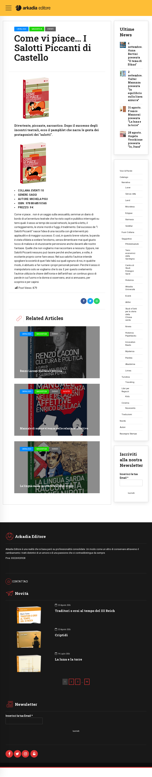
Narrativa (126, 182)
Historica (129, 280)
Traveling (129, 382)
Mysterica (129, 351)
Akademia (130, 364)
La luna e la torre (68, 659)
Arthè (127, 302)
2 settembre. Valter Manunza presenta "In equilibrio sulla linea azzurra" (135, 86)
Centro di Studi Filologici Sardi (129, 269)
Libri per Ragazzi (125, 389)
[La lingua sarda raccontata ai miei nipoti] (57, 467)
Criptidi (61, 635)
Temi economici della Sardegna (130, 254)
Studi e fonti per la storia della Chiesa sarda (131, 314)
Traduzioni (127, 414)
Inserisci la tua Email (129, 476)
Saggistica (37, 29)
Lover (127, 187)
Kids (127, 396)
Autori (122, 427)
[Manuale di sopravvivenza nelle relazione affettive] (57, 410)
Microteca (130, 206)
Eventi (50, 29)
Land (127, 200)
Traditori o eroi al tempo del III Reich (85, 611)
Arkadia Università (130, 288)
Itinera (128, 326)
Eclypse (128, 213)
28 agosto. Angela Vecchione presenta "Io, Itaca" (135, 139)
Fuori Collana (128, 232)
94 (87, 681)
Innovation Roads (130, 343)
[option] (57, 98)
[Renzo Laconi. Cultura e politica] (57, 352)
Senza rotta (130, 194)
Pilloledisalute (132, 244)
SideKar (129, 226)
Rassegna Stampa (128, 433)
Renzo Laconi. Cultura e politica (41, 371)
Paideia (128, 358)
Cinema (125, 403)
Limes (128, 370)
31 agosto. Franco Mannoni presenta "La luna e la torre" (134, 116)
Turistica (126, 377)
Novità (66, 391)
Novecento (130, 408)
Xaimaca (129, 219)
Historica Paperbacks (130, 334)
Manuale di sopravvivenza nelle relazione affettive (54, 428)
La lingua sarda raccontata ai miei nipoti (47, 486)
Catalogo (21, 29)
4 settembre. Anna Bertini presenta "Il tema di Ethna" (135, 54)
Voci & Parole (126, 171)
